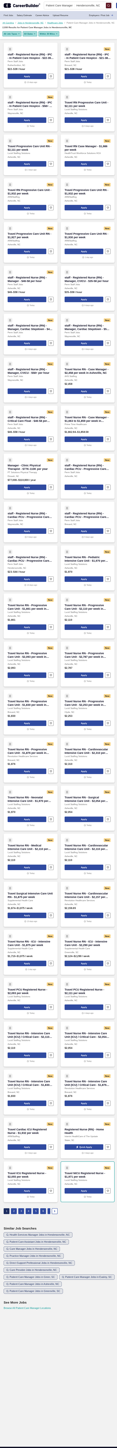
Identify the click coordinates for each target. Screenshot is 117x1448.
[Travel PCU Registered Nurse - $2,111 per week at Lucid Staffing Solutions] (87, 998)
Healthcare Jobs (55, 23)
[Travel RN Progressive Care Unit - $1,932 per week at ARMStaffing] (30, 199)
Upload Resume (60, 15)
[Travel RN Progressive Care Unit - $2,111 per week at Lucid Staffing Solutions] (87, 111)
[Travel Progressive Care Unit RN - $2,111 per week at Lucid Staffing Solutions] (30, 155)
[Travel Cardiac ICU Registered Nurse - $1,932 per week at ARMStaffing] (30, 1138)
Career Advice (42, 15)
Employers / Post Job (99, 15)
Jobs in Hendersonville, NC (31, 23)
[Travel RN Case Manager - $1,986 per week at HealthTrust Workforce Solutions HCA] (87, 155)
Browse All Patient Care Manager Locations (27, 1308)
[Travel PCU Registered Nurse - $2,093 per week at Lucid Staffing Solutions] (30, 998)
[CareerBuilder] (22, 5)
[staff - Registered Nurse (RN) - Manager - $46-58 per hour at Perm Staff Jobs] (30, 288)
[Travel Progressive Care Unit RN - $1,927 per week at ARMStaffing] (30, 242)
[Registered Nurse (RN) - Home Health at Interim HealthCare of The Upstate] (87, 1138)
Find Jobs (8, 15)
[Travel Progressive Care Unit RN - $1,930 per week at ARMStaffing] (87, 242)
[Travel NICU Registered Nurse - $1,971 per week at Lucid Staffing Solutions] (87, 1182)
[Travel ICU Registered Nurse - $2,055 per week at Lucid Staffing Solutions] (30, 1182)
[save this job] (51, 76)
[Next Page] (55, 1211)
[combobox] (59, 5)
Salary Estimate (24, 15)
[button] (108, 5)
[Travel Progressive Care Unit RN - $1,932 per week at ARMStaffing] (87, 199)
